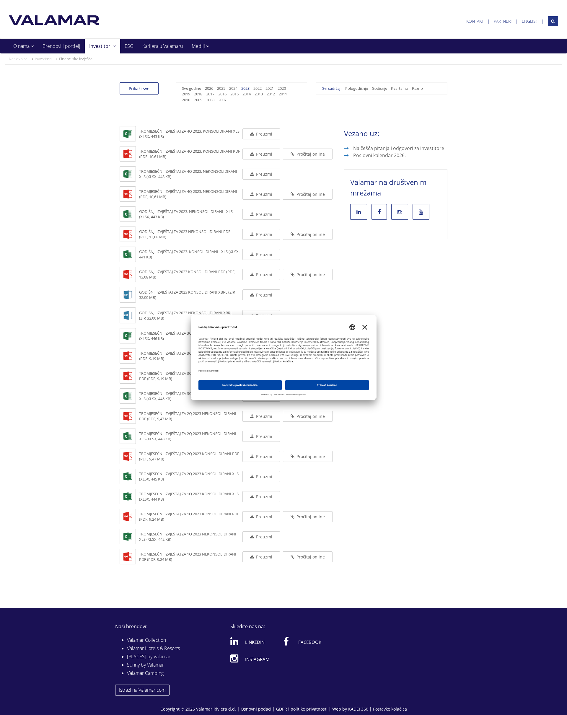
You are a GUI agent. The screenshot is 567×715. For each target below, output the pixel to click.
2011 (283, 94)
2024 (233, 88)
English (530, 21)
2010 (186, 99)
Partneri (503, 21)
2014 (246, 94)
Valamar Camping (145, 673)
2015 (234, 94)
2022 (257, 88)
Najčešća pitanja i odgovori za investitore (398, 148)
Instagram (257, 659)
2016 (222, 94)
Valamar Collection (146, 640)
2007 (222, 99)
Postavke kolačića (390, 709)
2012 (271, 94)
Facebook (309, 642)
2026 (209, 88)
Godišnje (379, 88)
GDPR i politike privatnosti (302, 709)
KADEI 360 (358, 709)
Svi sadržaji (331, 88)
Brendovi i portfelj (61, 46)
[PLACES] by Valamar (148, 656)
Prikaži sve (139, 88)
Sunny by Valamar (145, 665)
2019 (186, 94)
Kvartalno (399, 88)
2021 (269, 88)
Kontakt (475, 21)
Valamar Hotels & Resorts (153, 648)
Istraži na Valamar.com (142, 690)
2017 (210, 94)
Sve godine (191, 88)
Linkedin (255, 642)
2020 (282, 88)
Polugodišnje (356, 88)
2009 (198, 99)
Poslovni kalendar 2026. (379, 155)
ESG (129, 46)
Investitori (101, 46)
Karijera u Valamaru (162, 46)
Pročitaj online (310, 154)
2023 (245, 88)
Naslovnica (18, 58)
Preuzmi (263, 134)
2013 (259, 94)
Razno (417, 88)
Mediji (199, 46)
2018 (198, 94)
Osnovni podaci (256, 709)
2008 (210, 99)
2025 (221, 88)
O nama (22, 46)
